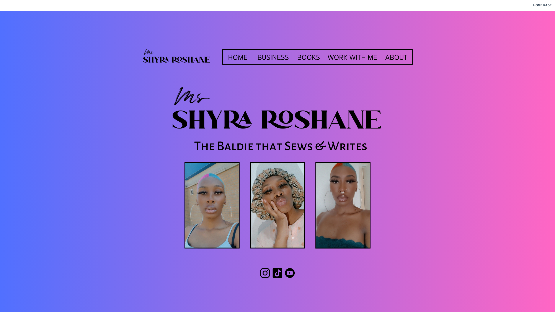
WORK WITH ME (352, 58)
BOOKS (308, 58)
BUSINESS (273, 58)
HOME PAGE (542, 5)
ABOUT (396, 58)
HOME (238, 58)
